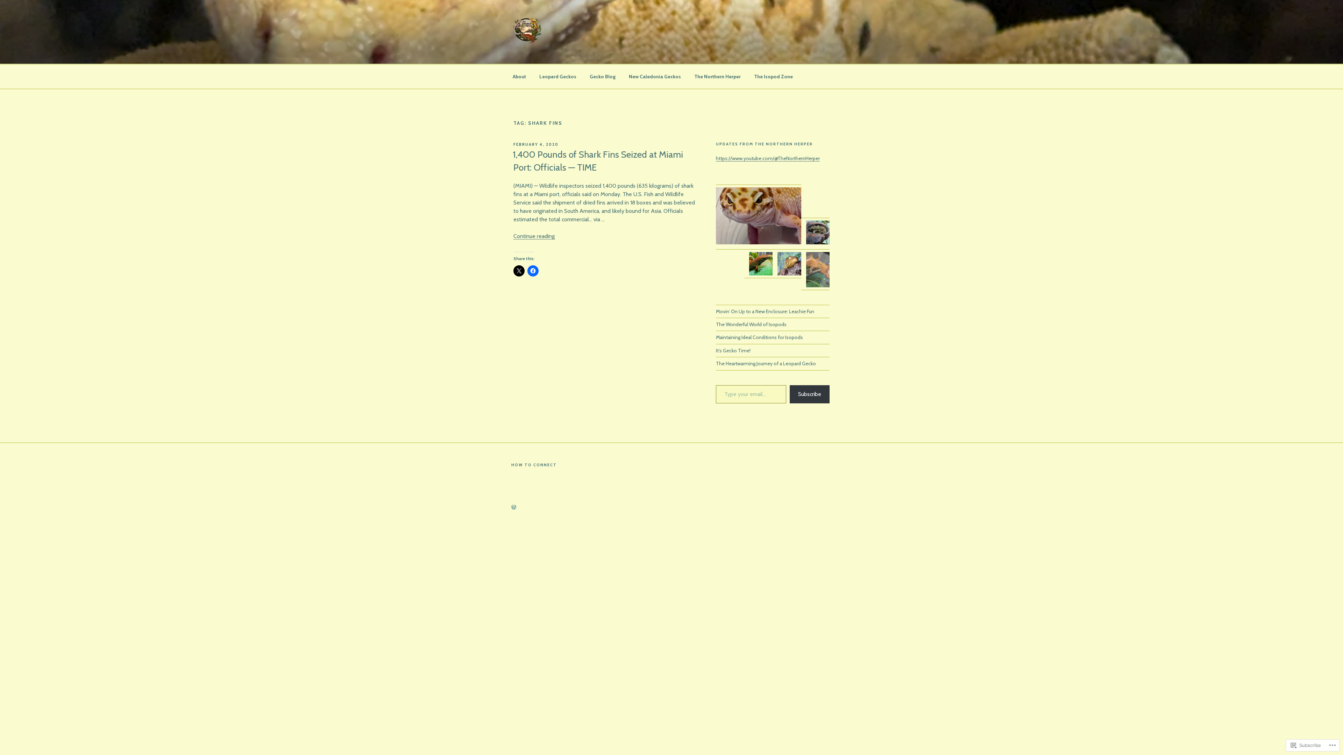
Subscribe (809, 394)
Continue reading (534, 236)
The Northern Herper (717, 76)
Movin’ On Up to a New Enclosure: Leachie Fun (765, 311)
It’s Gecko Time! (733, 350)
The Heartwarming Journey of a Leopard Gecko (766, 363)
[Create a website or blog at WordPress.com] (513, 507)
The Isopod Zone (773, 76)
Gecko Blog (603, 76)
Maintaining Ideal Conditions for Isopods (759, 337)
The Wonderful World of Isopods (751, 324)
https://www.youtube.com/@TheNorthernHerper (768, 158)
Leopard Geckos (557, 76)
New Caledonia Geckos (655, 76)
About (519, 76)
